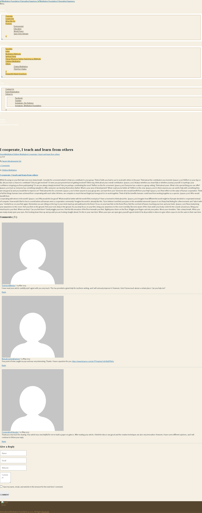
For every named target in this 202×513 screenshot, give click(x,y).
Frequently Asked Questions (16, 74)
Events (2, 119)
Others (8, 64)
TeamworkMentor (8, 285)
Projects (8, 24)
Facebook (19, 98)
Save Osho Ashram (21, 34)
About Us (3, 12)
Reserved (45, 512)
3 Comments (5, 165)
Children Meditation (12, 61)
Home (2, 10)
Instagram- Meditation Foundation (28, 105)
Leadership (9, 19)
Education (17, 29)
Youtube (18, 100)
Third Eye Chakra (20, 69)
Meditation (4, 45)
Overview (9, 16)
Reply (4, 292)
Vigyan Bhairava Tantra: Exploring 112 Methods (23, 59)
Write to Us (4, 85)
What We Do (10, 21)
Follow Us (9, 94)
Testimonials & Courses (9, 124)
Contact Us (9, 89)
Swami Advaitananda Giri (11, 161)
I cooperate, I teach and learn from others (44, 154)
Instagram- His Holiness (24, 103)
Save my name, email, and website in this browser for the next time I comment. (33, 487)
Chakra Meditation (21, 66)
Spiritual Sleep (10, 56)
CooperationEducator (10, 432)
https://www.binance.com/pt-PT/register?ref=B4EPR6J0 (93, 361)
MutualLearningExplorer (11, 359)
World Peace (18, 31)
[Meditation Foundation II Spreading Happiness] (37, 1)
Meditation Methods (13, 54)
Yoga (2, 83)
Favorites (8, 49)
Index (7, 51)
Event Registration (12, 92)
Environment (18, 26)
